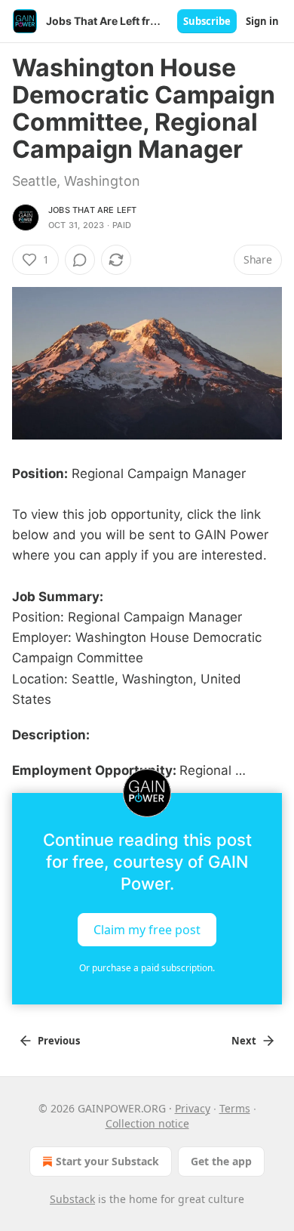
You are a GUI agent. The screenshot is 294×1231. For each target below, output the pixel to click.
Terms (234, 1108)
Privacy (192, 1108)
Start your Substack (107, 1161)
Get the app (221, 1161)
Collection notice (147, 1123)
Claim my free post (147, 929)
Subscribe (207, 21)
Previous (59, 1040)
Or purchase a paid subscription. (147, 967)
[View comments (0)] (80, 260)
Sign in (262, 21)
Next (243, 1040)
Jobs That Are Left (92, 210)
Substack (72, 1199)
